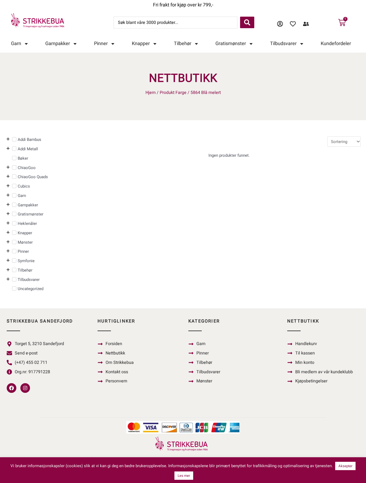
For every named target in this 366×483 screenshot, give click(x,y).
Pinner (101, 43)
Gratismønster (230, 43)
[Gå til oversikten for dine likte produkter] (294, 24)
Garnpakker (57, 43)
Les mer (184, 475)
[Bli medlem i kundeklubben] (307, 24)
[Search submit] (247, 22)
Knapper (141, 43)
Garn (16, 43)
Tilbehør (182, 43)
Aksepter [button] (345, 466)
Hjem (150, 92)
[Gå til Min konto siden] (281, 24)
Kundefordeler (336, 43)
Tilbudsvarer (283, 43)
